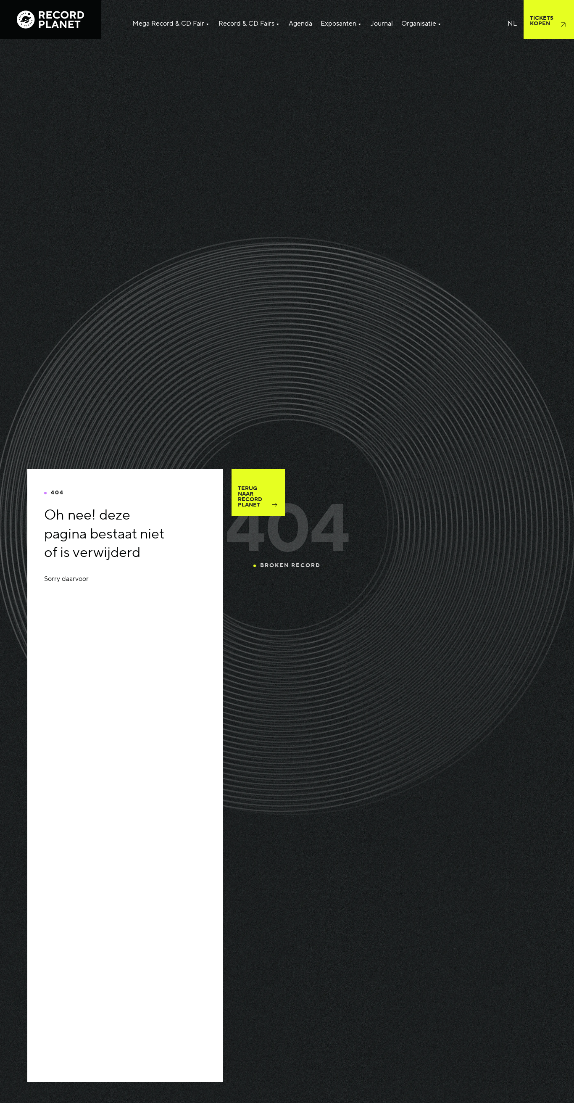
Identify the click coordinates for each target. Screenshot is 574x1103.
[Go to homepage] (50, 19)
